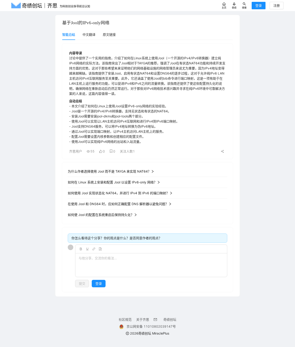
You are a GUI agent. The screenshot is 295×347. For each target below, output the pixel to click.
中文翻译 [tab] (89, 34)
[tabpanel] (147, 168)
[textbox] (151, 265)
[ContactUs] (156, 319)
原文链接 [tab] (109, 34)
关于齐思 (142, 319)
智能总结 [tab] (68, 34)
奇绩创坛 (169, 319)
